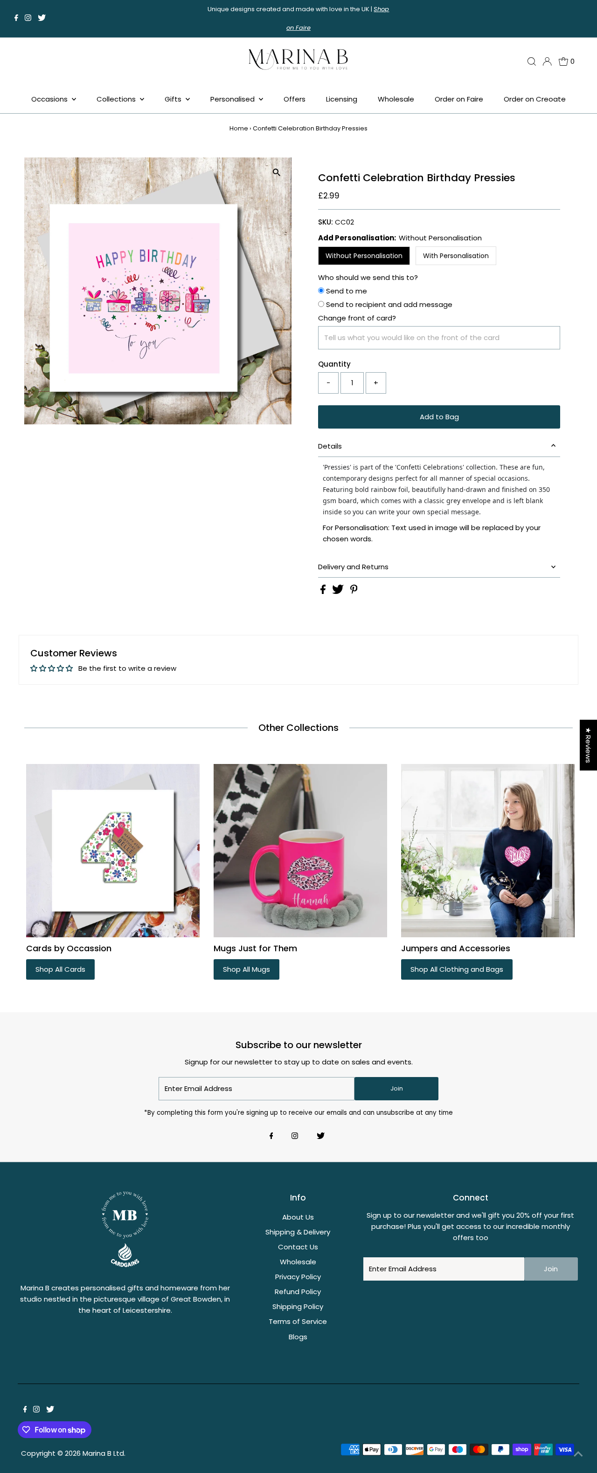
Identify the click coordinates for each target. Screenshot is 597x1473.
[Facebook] (16, 18)
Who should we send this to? (368, 277)
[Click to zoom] (276, 172)
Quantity (334, 364)
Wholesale (396, 99)
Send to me (345, 291)
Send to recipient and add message (388, 304)
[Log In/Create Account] (547, 61)
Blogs (298, 1337)
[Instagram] (28, 18)
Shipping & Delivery (297, 1232)
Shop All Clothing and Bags (456, 969)
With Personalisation (456, 255)
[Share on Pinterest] (354, 591)
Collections (117, 99)
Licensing (341, 99)
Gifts (174, 99)
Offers (294, 99)
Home (238, 128)
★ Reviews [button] (588, 745)
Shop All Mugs (246, 969)
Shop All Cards (60, 969)
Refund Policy (298, 1291)
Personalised (233, 99)
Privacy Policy (298, 1277)
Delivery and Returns (353, 567)
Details (330, 446)
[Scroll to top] (578, 1454)
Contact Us (298, 1247)
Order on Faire (459, 99)
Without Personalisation (364, 255)
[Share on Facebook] (323, 591)
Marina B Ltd (103, 1453)
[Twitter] (41, 18)
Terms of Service (298, 1321)
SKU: (325, 222)
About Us (298, 1217)
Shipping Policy (297, 1306)
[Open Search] (532, 61)
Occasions (50, 99)
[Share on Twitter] (339, 591)
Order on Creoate (535, 99)
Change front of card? (357, 318)
